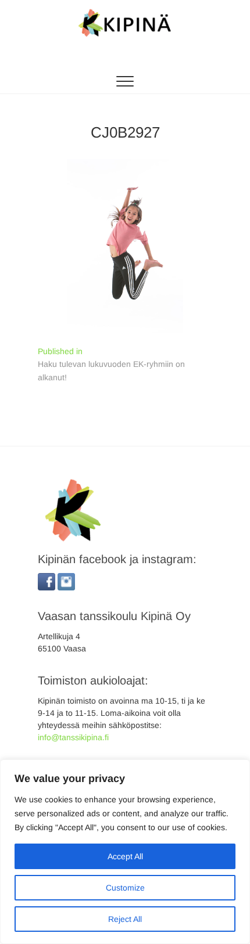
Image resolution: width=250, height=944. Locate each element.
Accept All (125, 856)
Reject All (125, 919)
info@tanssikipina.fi (73, 737)
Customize (125, 887)
